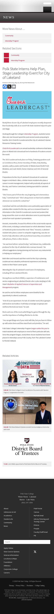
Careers (7, 573)
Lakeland (33, 497)
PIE (35, 535)
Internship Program (31, 134)
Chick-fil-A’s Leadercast (11, 148)
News (9, 17)
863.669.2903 (12, 597)
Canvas (36, 512)
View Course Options (11, 551)
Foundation (8, 562)
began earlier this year (39, 328)
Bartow (22, 500)
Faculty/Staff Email (41, 532)
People (36, 528)
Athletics (7, 566)
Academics (8, 515)
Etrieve (36, 525)
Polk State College (21, 6)
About (6, 508)
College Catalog (39, 585)
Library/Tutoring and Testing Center (41, 520)
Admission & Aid (10, 512)
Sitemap (11, 585)
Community (8, 522)
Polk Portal (38, 508)
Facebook (35, 548)
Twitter (35, 551)
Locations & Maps (10, 558)
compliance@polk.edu (22, 597)
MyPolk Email (38, 515)
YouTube (35, 555)
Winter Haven (23, 497)
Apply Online (8, 548)
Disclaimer (30, 585)
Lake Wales (30, 500)
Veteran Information (11, 555)
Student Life (8, 519)
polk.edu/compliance (27, 599)
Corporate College (11, 569)
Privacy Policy (20, 585)
